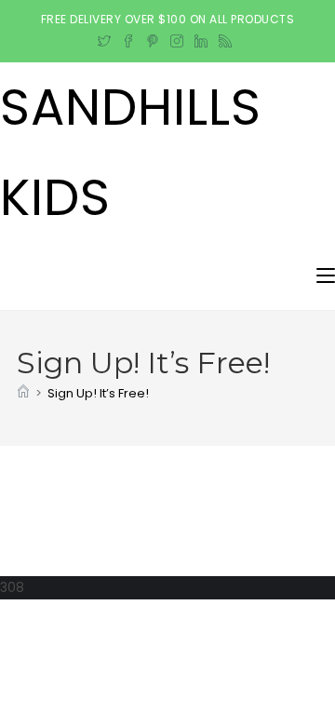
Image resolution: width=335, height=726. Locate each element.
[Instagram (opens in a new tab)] (177, 38)
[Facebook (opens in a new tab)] (128, 38)
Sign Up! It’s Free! (98, 393)
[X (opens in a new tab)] (107, 38)
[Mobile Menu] (325, 276)
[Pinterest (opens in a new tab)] (153, 38)
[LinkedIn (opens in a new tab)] (201, 38)
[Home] (23, 393)
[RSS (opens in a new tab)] (225, 38)
